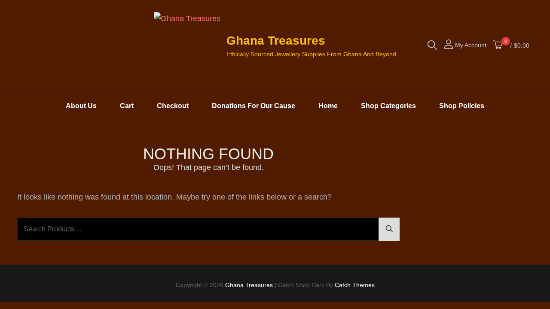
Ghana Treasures (275, 40)
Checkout (173, 105)
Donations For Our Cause (253, 105)
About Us (81, 105)
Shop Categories (388, 105)
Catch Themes (355, 285)
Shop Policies (461, 105)
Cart (127, 105)
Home (328, 105)
